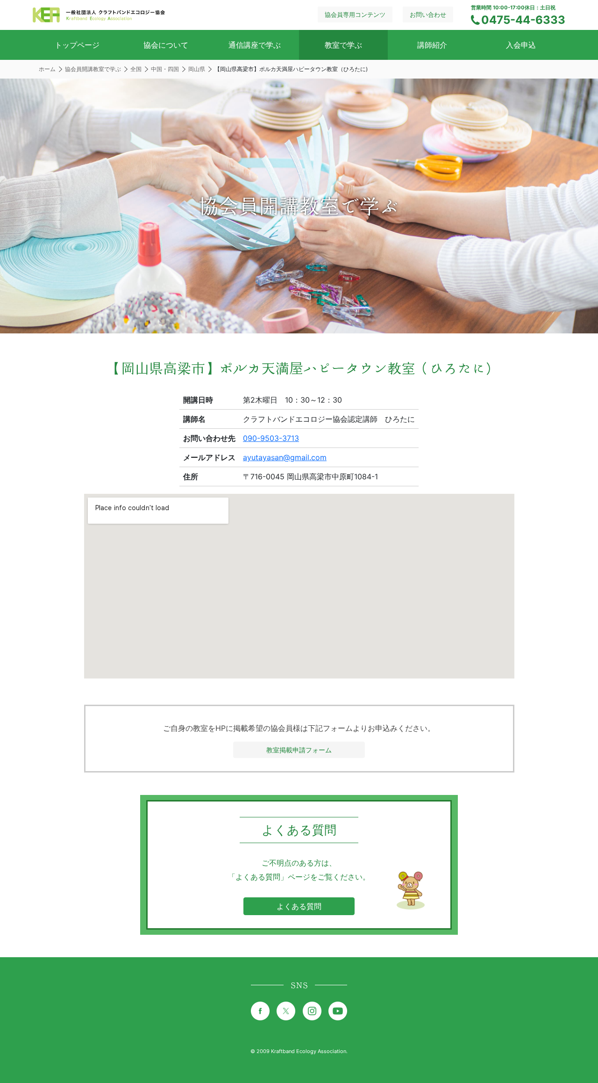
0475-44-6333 (523, 20)
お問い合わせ (428, 14)
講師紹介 (432, 45)
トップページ (77, 45)
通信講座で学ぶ (254, 45)
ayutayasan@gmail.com (285, 457)
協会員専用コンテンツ (355, 14)
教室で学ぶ (343, 45)
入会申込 (521, 45)
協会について (165, 45)
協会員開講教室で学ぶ (93, 68)
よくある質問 (299, 906)
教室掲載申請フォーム (299, 750)
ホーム (47, 68)
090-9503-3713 (271, 438)
